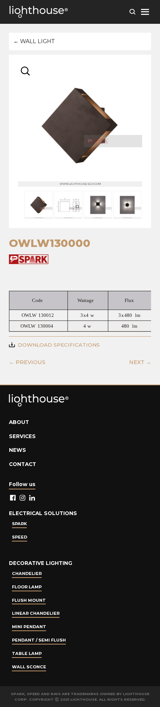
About (19, 422)
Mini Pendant (29, 626)
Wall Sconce (29, 666)
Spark (19, 523)
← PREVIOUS (27, 362)
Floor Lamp (27, 586)
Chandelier (27, 573)
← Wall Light (34, 41)
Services (22, 436)
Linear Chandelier (36, 613)
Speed (19, 537)
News (17, 450)
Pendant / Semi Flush (39, 640)
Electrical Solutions (43, 513)
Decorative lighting (40, 563)
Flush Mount (29, 600)
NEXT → (140, 362)
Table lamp (27, 653)
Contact (22, 464)
